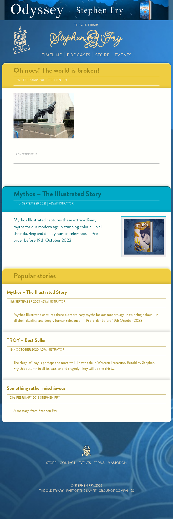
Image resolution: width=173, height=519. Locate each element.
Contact (67, 462)
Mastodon (117, 462)
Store (102, 55)
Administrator (61, 203)
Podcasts (78, 55)
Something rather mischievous (36, 388)
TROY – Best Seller (26, 340)
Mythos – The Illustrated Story (57, 193)
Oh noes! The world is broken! (57, 70)
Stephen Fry (57, 80)
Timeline (52, 55)
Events (123, 55)
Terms (99, 462)
